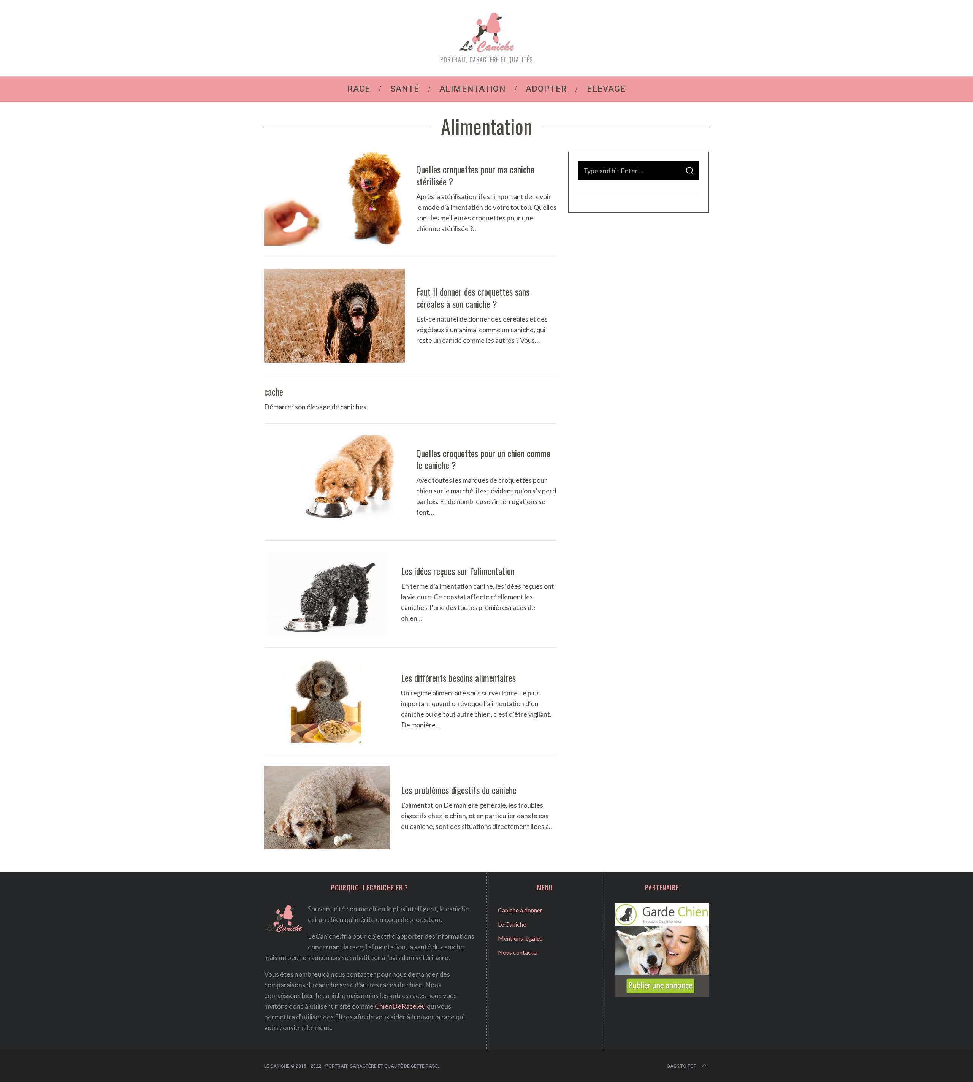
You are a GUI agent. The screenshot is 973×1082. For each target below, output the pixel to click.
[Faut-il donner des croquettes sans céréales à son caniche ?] (334, 316)
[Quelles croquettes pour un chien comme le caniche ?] (334, 482)
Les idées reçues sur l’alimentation (458, 571)
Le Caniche (512, 924)
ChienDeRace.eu (400, 1006)
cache (273, 391)
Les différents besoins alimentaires (458, 677)
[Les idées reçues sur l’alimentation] (327, 594)
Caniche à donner (520, 910)
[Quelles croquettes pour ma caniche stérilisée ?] (334, 199)
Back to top (682, 1066)
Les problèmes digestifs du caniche (459, 790)
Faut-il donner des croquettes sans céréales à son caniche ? (472, 297)
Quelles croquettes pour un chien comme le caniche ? (483, 459)
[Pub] (662, 994)
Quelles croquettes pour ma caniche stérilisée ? (475, 175)
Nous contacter (518, 952)
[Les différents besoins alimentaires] (327, 701)
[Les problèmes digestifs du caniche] (327, 807)
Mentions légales (520, 938)
